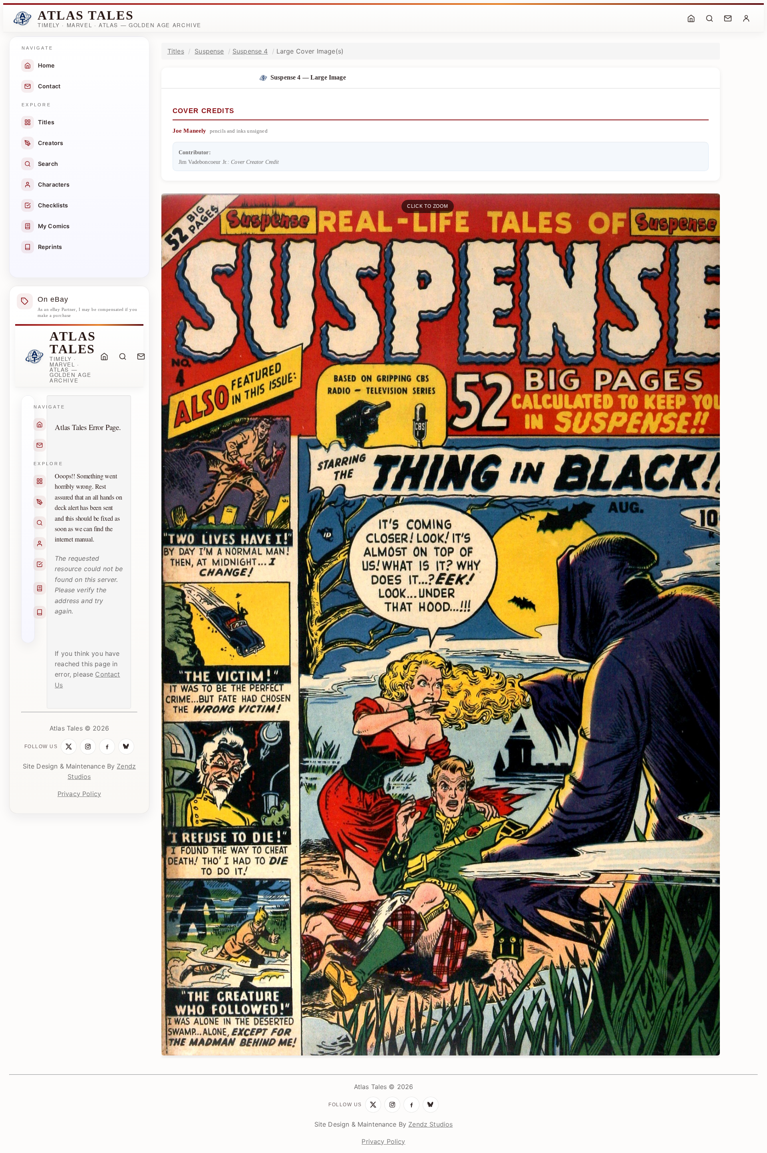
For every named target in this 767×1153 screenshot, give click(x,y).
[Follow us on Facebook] (107, 747)
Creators (50, 142)
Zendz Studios (430, 1124)
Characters (54, 184)
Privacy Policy (79, 794)
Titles (46, 122)
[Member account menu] (746, 18)
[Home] (691, 18)
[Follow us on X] (69, 747)
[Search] (709, 18)
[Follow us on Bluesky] (126, 747)
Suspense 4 (250, 51)
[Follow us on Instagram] (88, 747)
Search (48, 163)
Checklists (53, 205)
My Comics (54, 226)
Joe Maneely (190, 130)
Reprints (50, 246)
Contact (49, 86)
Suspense (209, 51)
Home (46, 65)
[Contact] (728, 18)
